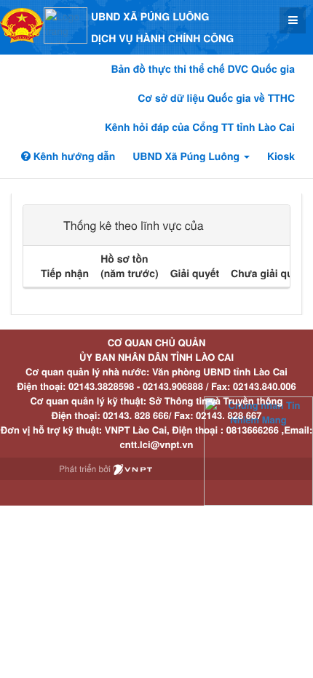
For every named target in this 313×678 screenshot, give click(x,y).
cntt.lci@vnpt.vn (157, 444)
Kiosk (281, 156)
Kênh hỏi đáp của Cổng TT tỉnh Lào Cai (200, 127)
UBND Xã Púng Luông (187, 156)
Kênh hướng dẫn (73, 156)
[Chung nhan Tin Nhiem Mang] (258, 450)
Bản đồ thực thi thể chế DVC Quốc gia (203, 69)
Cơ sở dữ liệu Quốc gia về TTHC (216, 98)
